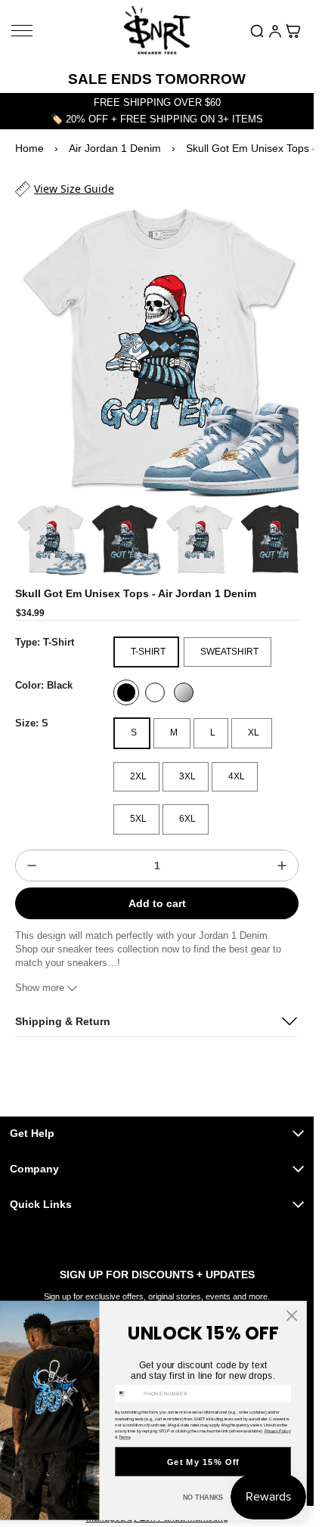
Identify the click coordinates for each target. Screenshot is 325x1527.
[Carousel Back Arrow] (34, 526)
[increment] (282, 851)
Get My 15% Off (203, 1462)
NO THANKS (203, 1497)
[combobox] (128, 1393)
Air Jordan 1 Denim (115, 148)
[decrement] (32, 851)
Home (29, 148)
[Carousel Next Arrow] (278, 526)
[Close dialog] (292, 1315)
